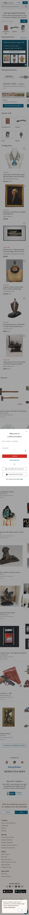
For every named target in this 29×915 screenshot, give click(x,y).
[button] (25, 451)
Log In (14, 456)
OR (14, 464)
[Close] (26, 431)
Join (21, 479)
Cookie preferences (9, 907)
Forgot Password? (14, 460)
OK (22, 910)
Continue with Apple (15, 474)
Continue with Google (15, 469)
